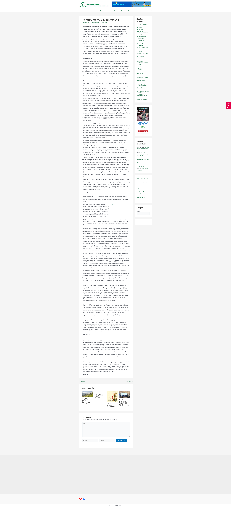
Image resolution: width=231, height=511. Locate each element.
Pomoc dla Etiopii (141, 197)
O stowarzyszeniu (84, 10)
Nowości (94, 10)
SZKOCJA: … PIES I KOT (142, 59)
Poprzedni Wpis (84, 381)
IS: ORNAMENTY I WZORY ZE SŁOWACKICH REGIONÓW (142, 73)
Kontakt (133, 10)
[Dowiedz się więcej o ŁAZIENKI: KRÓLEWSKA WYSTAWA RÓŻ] (112, 396)
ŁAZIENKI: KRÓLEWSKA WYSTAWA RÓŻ (111, 405)
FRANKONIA (139, 51)
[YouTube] (80, 499)
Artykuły (101, 10)
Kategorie (139, 211)
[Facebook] (84, 499)
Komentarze (85, 22)
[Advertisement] (115, 474)
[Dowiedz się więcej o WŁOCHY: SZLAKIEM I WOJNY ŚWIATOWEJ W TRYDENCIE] (87, 394)
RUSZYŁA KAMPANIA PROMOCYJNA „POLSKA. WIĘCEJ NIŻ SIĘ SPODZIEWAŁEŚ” (124, 403)
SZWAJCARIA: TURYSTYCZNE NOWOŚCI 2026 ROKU (142, 63)
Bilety (107, 10)
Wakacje (120, 10)
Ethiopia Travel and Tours (142, 178)
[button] (89, 10)
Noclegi (113, 10)
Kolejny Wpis (129, 381)
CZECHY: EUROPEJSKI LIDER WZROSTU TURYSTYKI (142, 68)
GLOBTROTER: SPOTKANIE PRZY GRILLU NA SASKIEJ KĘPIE (142, 154)
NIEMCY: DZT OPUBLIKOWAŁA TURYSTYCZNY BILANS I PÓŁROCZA (98, 395)
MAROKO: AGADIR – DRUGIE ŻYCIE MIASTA (143, 149)
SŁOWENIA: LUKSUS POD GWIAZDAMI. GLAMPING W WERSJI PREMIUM (143, 55)
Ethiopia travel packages (142, 182)
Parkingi (127, 10)
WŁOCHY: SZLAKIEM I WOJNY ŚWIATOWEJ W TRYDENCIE (86, 401)
